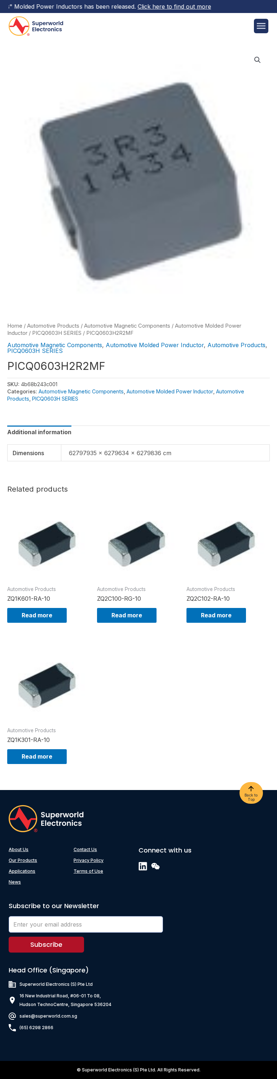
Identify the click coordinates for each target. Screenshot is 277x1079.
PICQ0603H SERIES (57, 333)
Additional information (39, 432)
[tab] (39, 432)
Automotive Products (53, 326)
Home (14, 326)
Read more (37, 615)
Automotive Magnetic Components (127, 326)
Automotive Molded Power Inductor (155, 345)
